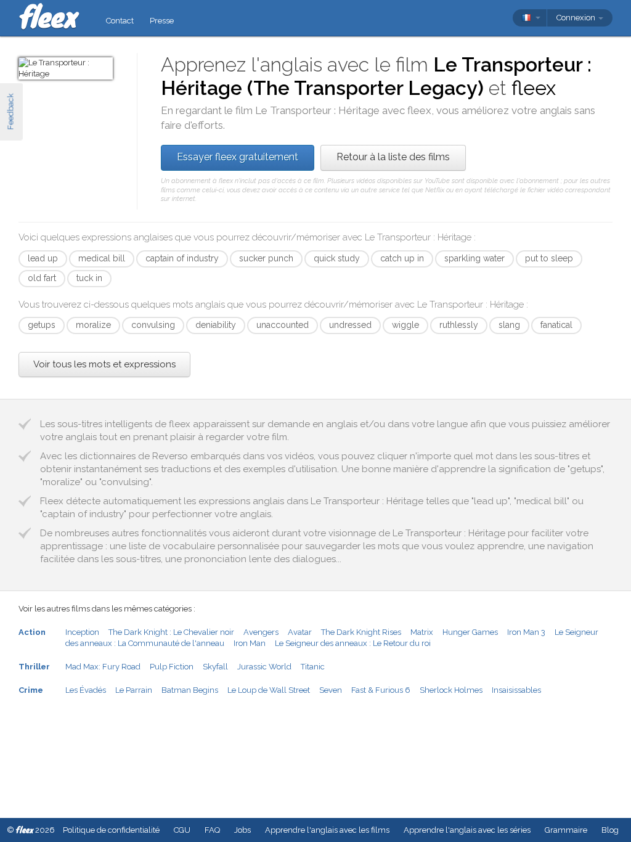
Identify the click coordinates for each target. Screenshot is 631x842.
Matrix (421, 632)
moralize (93, 325)
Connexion (576, 17)
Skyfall (215, 666)
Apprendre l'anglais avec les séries (467, 830)
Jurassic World (264, 666)
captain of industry (182, 258)
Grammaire (566, 830)
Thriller (34, 666)
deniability (215, 325)
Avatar (300, 632)
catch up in (402, 258)
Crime (30, 690)
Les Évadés (85, 690)
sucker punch (266, 258)
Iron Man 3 (526, 632)
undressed (350, 325)
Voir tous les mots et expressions (104, 364)
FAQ (212, 830)
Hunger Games (470, 632)
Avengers (261, 632)
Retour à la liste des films (393, 157)
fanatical (556, 325)
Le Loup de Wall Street (268, 690)
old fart (42, 278)
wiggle (405, 325)
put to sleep (549, 258)
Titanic (313, 666)
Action (32, 632)
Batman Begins (189, 690)
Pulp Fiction (171, 666)
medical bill (101, 258)
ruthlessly (458, 325)
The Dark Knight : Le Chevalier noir (171, 632)
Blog (610, 830)
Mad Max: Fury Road (102, 666)
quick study (337, 258)
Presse (162, 20)
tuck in (89, 278)
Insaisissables (516, 690)
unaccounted (282, 325)
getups (41, 325)
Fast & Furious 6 (380, 690)
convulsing (153, 325)
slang (509, 325)
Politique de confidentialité (111, 830)
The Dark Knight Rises (361, 632)
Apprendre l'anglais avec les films (327, 830)
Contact (120, 20)
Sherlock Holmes (451, 690)
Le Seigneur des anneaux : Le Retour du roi (353, 643)
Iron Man (250, 643)
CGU (182, 830)
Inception (82, 632)
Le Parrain (133, 690)
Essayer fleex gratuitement (237, 157)
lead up (43, 258)
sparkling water (474, 258)
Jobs (242, 830)
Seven (330, 690)
